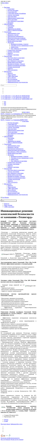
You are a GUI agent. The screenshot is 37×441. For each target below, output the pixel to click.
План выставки (12, 16)
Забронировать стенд (14, 33)
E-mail (6, 421)
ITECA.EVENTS (12, 70)
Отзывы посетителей (14, 67)
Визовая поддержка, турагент (19, 44)
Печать (6, 419)
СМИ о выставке (9, 206)
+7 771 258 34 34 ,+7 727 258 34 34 (11, 99)
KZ (5, 101)
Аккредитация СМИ (14, 80)
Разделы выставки (13, 10)
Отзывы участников (13, 51)
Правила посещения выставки (16, 65)
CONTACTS (26, 97)
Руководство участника (14, 50)
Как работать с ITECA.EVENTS (17, 39)
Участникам (7, 32)
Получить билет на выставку (16, 58)
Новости (10, 53)
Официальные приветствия (16, 18)
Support (21, 439)
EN (5, 104)
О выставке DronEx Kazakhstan (17, 13)
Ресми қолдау (15, 439)
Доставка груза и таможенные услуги (22, 45)
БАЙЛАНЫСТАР (27, 99)
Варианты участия (13, 35)
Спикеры (10, 27)
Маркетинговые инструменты (16, 38)
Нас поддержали (12, 79)
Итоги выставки (12, 19)
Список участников (13, 15)
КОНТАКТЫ (26, 95)
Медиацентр (7, 71)
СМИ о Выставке (13, 76)
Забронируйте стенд (16, 424)
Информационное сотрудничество (18, 82)
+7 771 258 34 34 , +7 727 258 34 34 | (11, 97)
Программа (11, 25)
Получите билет (5, 424)
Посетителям (8, 56)
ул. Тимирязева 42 (16, 113)
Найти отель (14, 47)
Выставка (7, 7)
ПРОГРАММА (8, 24)
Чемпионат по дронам (14, 28)
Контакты (10, 22)
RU (5, 103)
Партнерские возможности (15, 36)
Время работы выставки (15, 41)
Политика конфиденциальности (10, 438)
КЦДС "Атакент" (6, 113)
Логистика (11, 42)
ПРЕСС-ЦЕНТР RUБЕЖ (15, 30)
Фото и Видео (12, 77)
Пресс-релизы (12, 74)
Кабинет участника (13, 54)
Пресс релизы (8, 205)
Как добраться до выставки (16, 21)
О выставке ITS (12, 12)
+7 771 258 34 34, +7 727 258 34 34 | (11, 95)
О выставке (11, 9)
